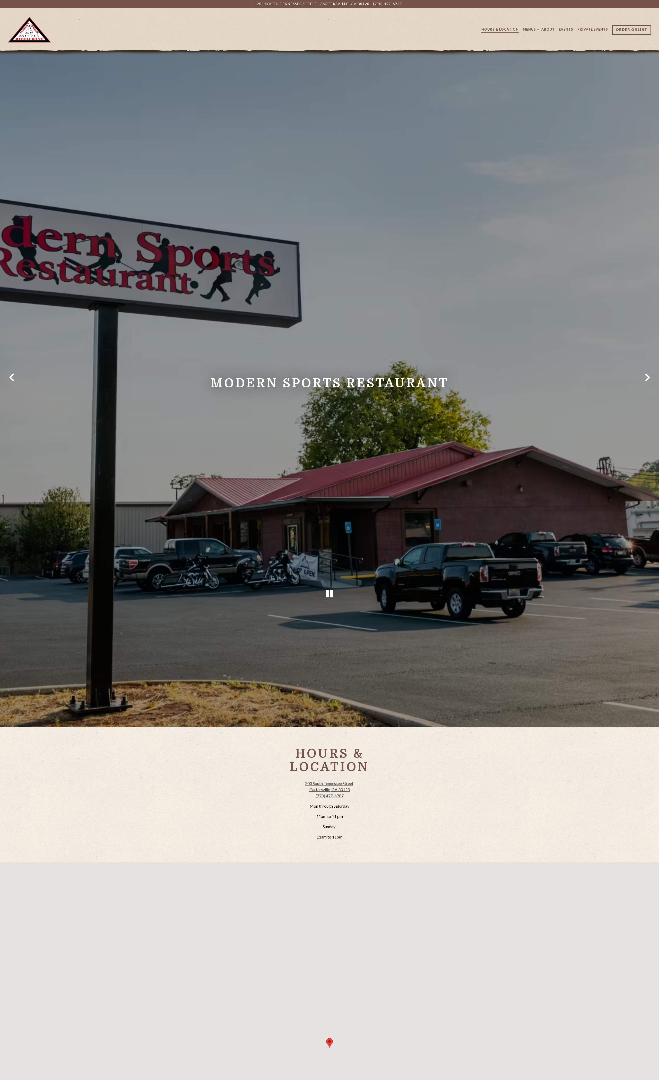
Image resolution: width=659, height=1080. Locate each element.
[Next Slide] (647, 379)
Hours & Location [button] (500, 29)
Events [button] (566, 29)
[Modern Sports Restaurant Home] (29, 29)
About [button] (548, 29)
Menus (530, 29)
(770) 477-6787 (387, 4)
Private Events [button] (592, 29)
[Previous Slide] (11, 379)
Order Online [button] (631, 30)
